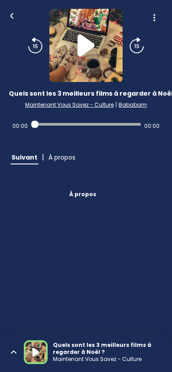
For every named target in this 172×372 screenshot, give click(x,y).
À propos (82, 194)
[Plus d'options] (154, 17)
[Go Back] (12, 15)
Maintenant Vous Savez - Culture (69, 104)
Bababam (133, 104)
